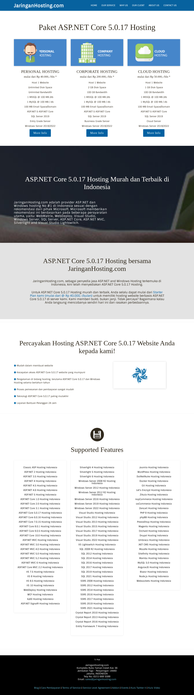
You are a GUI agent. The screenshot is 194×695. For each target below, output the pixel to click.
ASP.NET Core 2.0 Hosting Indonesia (40, 503)
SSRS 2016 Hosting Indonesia (97, 594)
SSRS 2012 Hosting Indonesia (97, 585)
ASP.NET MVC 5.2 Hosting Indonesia (40, 558)
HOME (94, 5)
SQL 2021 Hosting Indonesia (97, 576)
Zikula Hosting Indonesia (154, 494)
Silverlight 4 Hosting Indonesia (97, 467)
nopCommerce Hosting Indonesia (154, 499)
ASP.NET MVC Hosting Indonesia (40, 540)
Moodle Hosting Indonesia (153, 549)
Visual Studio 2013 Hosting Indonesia (97, 521)
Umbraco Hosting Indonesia (153, 540)
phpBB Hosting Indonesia (154, 517)
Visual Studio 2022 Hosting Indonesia (97, 540)
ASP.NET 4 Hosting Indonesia (40, 481)
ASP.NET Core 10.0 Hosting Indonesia (40, 535)
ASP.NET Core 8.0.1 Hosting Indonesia (40, 526)
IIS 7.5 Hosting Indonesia (40, 571)
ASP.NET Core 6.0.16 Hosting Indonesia (40, 517)
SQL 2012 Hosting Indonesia (97, 553)
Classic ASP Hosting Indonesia (40, 467)
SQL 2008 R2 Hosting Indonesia (97, 549)
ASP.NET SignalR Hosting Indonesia (40, 603)
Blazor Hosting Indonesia (154, 571)
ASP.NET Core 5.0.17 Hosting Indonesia (40, 512)
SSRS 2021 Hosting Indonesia (97, 608)
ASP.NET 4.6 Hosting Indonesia (40, 490)
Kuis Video (154, 687)
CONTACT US (170, 5)
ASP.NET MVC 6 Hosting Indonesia (40, 562)
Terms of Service (71, 687)
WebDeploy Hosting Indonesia (40, 589)
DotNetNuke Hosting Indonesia (154, 476)
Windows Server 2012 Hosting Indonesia (97, 487)
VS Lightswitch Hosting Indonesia (97, 544)
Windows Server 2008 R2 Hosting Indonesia (97, 482)
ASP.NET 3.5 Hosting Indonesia (40, 476)
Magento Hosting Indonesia (154, 526)
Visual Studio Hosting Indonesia (97, 512)
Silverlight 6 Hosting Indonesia (97, 476)
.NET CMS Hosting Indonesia (153, 544)
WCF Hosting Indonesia (40, 594)
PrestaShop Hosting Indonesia (154, 521)
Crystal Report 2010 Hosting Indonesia (97, 612)
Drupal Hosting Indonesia (154, 535)
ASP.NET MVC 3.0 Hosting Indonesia (40, 544)
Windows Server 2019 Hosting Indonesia (97, 503)
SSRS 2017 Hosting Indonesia (97, 599)
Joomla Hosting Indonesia (153, 467)
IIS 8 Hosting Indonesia (40, 576)
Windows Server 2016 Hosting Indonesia (97, 499)
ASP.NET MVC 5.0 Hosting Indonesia (40, 553)
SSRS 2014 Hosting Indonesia (97, 589)
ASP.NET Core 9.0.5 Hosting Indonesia (40, 530)
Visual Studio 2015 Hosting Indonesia (97, 526)
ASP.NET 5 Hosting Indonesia (40, 494)
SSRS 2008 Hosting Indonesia (97, 580)
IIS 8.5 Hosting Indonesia (40, 580)
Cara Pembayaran (50, 687)
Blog (36, 687)
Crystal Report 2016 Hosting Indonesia (97, 621)
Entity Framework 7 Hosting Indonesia (97, 626)
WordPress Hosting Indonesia (153, 471)
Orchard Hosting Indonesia (154, 530)
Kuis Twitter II (138, 687)
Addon (115, 687)
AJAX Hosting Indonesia (40, 599)
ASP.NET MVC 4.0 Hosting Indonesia (40, 549)
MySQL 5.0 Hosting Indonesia (154, 562)
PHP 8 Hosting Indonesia (154, 512)
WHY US (124, 5)
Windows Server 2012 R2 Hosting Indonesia (97, 493)
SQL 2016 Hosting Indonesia (97, 562)
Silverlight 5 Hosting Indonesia (97, 471)
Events (125, 687)
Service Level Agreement (96, 687)
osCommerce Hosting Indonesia (154, 503)
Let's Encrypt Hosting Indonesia (153, 490)
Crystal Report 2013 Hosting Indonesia (97, 617)
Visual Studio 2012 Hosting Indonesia (97, 517)
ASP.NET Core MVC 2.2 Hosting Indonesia (40, 567)
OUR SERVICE (108, 5)
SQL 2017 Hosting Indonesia (97, 567)
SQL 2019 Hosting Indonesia (97, 571)
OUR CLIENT (138, 5)
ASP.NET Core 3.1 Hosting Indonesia (40, 508)
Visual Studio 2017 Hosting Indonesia (97, 530)
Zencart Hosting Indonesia (153, 508)
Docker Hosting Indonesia (153, 481)
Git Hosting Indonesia (154, 485)
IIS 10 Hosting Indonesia (40, 585)
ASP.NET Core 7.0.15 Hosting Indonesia (40, 521)
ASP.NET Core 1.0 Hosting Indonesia (40, 499)
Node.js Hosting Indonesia (154, 576)
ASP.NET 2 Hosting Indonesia (40, 471)
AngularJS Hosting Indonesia (154, 567)
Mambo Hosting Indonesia (154, 558)
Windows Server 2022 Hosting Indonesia (97, 508)
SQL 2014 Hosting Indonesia (97, 558)
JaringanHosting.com (39, 5)
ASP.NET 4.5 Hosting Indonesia (40, 485)
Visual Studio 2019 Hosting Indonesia (97, 535)
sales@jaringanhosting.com (100, 679)
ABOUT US (154, 5)
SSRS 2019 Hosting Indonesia (97, 603)
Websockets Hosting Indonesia (154, 580)
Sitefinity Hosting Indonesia (153, 553)
